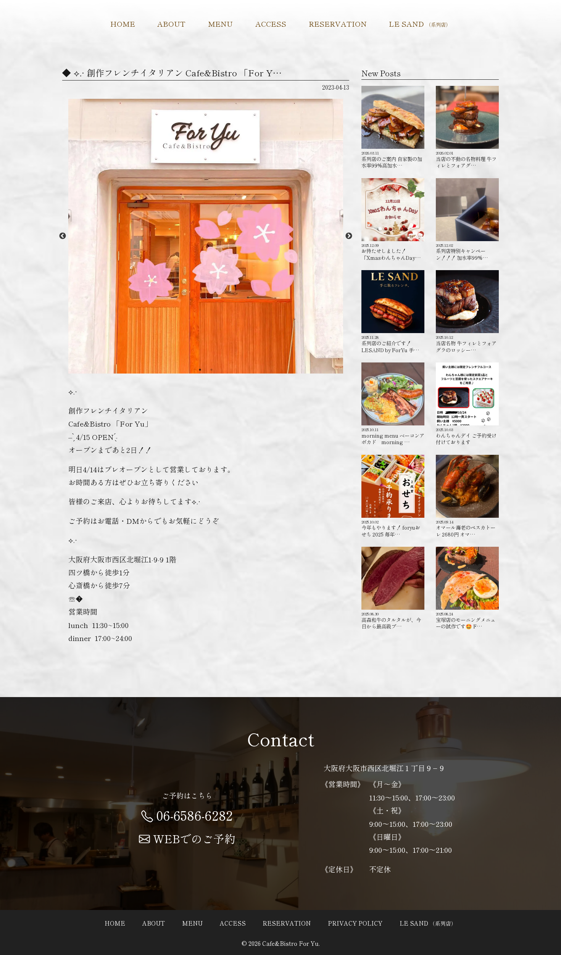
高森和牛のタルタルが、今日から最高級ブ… (391, 620)
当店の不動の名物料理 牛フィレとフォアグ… (466, 159)
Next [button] (349, 236)
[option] (205, 236)
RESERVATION (338, 23)
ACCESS (270, 23)
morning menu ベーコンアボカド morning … (392, 436)
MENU (220, 23)
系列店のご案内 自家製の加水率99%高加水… (391, 159)
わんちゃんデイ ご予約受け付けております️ (466, 436)
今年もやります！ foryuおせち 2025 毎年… (390, 528)
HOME (122, 23)
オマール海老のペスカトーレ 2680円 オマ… (465, 528)
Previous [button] (62, 236)
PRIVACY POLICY (355, 923)
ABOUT (171, 23)
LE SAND (420, 23)
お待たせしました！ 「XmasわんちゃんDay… (391, 251)
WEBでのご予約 (194, 838)
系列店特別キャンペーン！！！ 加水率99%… (462, 251)
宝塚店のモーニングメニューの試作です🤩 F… (465, 620)
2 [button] (211, 370)
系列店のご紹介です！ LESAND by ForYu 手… (390, 343)
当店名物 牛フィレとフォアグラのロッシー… (466, 343)
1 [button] (200, 370)
